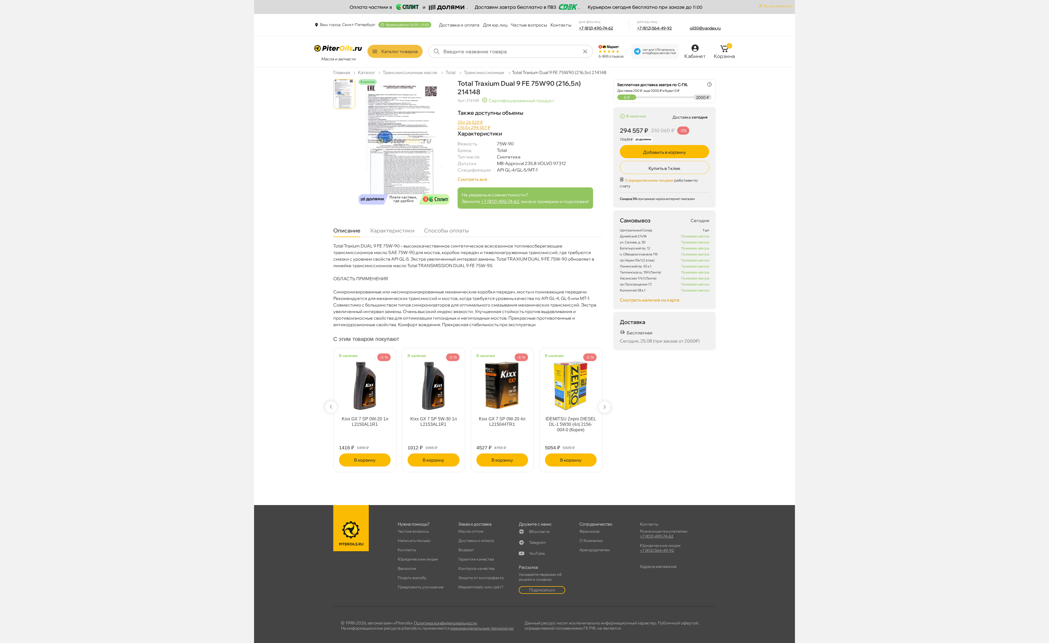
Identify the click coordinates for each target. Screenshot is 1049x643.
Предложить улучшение (420, 587)
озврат (466, 549)
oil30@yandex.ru (705, 28)
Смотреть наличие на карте (650, 300)
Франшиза (589, 531)
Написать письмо (414, 540)
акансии (407, 568)
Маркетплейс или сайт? (480, 587)
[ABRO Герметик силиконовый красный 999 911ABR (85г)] (502, 382)
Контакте (539, 531)
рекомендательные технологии (482, 628)
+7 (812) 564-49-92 (654, 28)
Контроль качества (476, 568)
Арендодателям (594, 549)
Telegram (537, 542)
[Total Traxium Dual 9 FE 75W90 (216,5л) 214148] (403, 147)
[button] (331, 407)
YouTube (537, 553)
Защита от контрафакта (481, 577)
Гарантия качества (476, 559)
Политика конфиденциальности (445, 623)
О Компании (591, 540)
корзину (365, 460)
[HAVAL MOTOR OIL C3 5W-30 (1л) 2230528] (364, 382)
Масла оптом (470, 531)
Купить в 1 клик (664, 168)
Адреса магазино (658, 566)
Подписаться (542, 589)
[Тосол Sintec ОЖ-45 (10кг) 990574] (433, 382)
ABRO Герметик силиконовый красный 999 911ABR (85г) (502, 424)
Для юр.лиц (495, 25)
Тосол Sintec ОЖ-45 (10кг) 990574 (433, 422)
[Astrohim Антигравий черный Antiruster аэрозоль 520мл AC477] (571, 378)
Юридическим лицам (418, 559)
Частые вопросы (529, 25)
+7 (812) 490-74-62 (596, 28)
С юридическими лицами (649, 180)
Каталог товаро (399, 51)
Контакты (560, 25)
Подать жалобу (412, 577)
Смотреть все (472, 179)
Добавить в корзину (664, 152)
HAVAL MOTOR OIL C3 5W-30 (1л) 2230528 (365, 422)
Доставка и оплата (459, 25)
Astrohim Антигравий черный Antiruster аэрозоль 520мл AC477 (570, 424)
